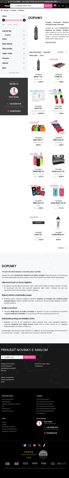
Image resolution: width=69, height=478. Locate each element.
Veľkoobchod (6, 408)
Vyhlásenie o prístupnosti (9, 431)
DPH (3, 406)
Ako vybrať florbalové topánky (45, 411)
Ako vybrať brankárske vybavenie (46, 408)
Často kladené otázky (42, 399)
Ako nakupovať (40, 413)
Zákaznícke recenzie (28, 455)
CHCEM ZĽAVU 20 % (51, 2)
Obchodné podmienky (8, 426)
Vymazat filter (14, 73)
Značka (6, 10)
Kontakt (4, 424)
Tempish (13, 10)
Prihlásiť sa (29, 357)
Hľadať (48, 6)
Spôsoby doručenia (7, 399)
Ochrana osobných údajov (9, 429)
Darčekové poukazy (8, 411)
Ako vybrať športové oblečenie (45, 406)
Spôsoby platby (6, 401)
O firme (4, 422)
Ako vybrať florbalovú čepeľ (44, 404)
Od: (3, 25)
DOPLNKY (21, 10)
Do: (10, 25)
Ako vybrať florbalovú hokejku (45, 401)
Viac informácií (50, 42)
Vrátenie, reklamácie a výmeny (11, 404)
